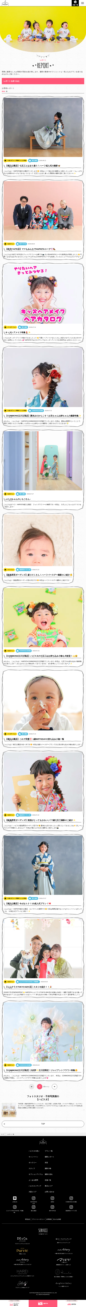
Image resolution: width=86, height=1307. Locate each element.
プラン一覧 (49, 1151)
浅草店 (52, 1201)
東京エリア (49, 1186)
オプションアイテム (36, 1174)
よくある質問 (33, 1180)
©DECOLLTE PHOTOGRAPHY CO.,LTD (46, 1292)
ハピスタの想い (34, 1151)
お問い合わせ (49, 1192)
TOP (43, 1124)
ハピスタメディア (35, 1186)
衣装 (46, 1162)
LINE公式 (14, 1201)
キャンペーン (33, 1157)
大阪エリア (33, 1192)
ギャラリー (33, 1162)
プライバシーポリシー (38, 1219)
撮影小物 (48, 1168)
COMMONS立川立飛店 (71, 1201)
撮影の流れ (49, 1174)
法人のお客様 (57, 1219)
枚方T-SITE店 (52, 1210)
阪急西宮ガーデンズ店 (71, 1210)
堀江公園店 (33, 1210)
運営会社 (27, 1219)
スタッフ (32, 1168)
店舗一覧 (48, 1180)
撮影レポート (49, 1157)
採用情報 (49, 1219)
